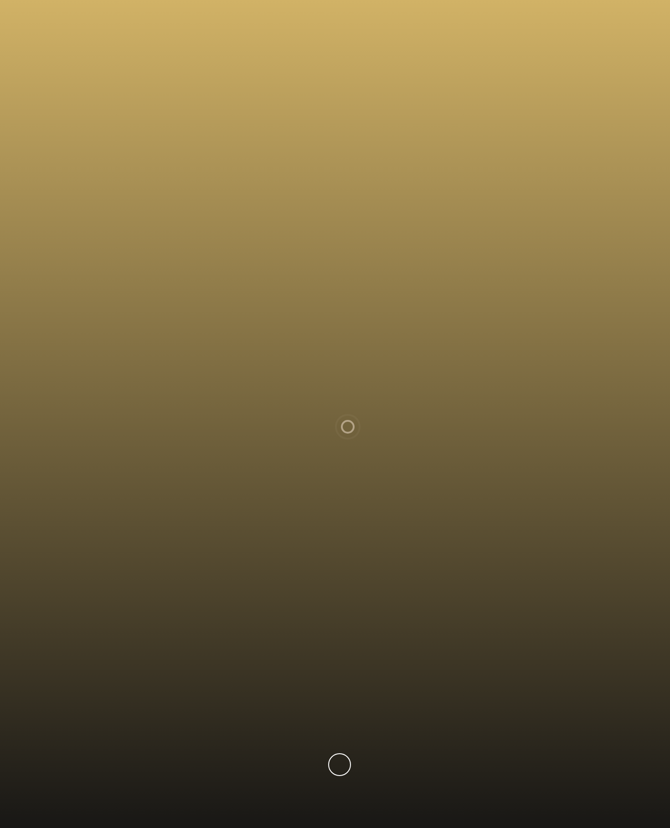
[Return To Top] (339, 764)
